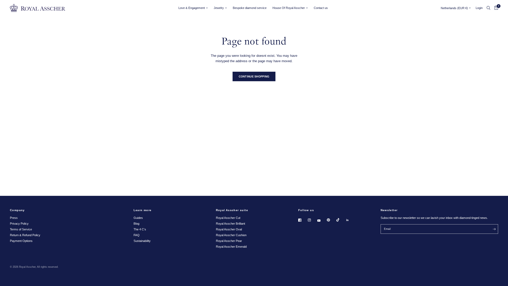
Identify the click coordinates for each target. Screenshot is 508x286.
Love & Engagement (191, 8)
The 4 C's (140, 229)
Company (17, 210)
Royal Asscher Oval (229, 229)
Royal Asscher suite (232, 210)
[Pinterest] (331, 220)
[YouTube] (321, 220)
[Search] (488, 8)
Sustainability (142, 241)
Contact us (321, 8)
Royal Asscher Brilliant (230, 223)
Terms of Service (21, 229)
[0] (495, 8)
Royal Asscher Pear (229, 241)
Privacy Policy (19, 223)
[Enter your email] (494, 229)
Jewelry (219, 8)
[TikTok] (340, 219)
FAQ (137, 235)
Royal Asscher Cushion (231, 235)
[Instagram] (312, 220)
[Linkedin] (350, 220)
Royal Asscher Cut (228, 217)
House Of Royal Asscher (288, 8)
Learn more (143, 210)
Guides (138, 217)
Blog (136, 223)
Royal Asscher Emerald (231, 246)
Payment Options (21, 241)
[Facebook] (302, 220)
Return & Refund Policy (25, 235)
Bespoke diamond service (250, 8)
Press (14, 217)
